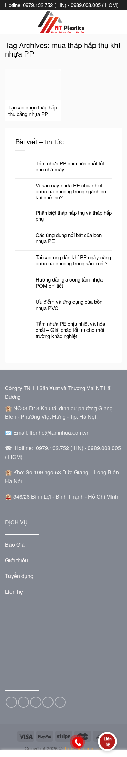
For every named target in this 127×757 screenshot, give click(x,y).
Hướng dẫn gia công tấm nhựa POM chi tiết (69, 282)
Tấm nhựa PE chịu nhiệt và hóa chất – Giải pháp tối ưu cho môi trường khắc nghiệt (70, 330)
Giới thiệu (16, 560)
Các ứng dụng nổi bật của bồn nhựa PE (69, 238)
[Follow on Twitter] (23, 702)
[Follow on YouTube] (60, 702)
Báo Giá (15, 544)
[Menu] (9, 22)
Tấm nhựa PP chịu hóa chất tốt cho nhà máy (70, 166)
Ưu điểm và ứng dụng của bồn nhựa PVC (69, 305)
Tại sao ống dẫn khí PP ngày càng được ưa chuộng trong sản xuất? (73, 260)
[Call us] (48, 702)
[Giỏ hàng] (115, 22)
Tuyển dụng (19, 576)
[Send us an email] (35, 702)
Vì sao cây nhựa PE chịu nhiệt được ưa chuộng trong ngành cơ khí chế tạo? (71, 191)
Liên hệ (14, 591)
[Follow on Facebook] (11, 702)
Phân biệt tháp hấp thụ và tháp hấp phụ (74, 216)
